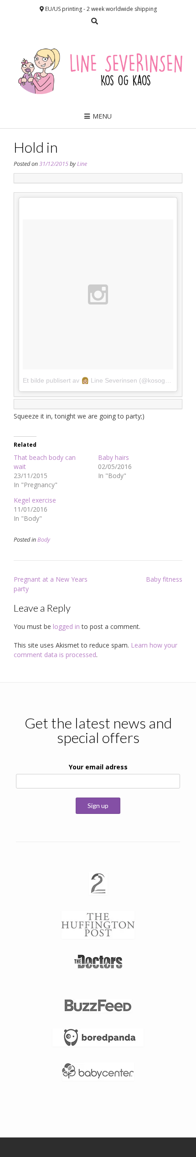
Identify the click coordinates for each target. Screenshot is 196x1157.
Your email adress (98, 767)
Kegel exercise (35, 500)
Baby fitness (164, 579)
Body (43, 540)
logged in (66, 626)
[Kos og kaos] (98, 68)
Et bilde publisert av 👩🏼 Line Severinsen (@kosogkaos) (102, 380)
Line (82, 164)
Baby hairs (113, 457)
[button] (98, 883)
